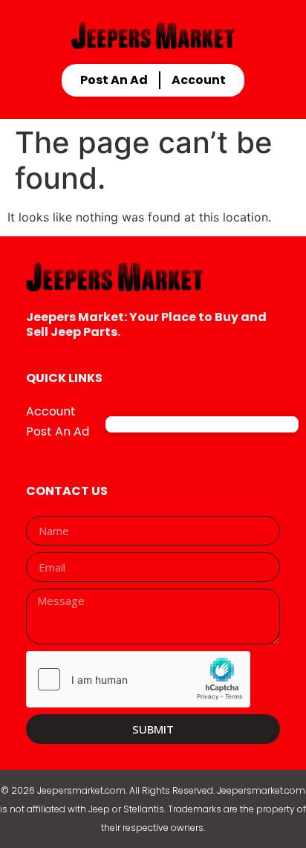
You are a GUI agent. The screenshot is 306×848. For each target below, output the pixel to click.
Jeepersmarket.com (81, 790)
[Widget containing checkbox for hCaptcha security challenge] (138, 679)
